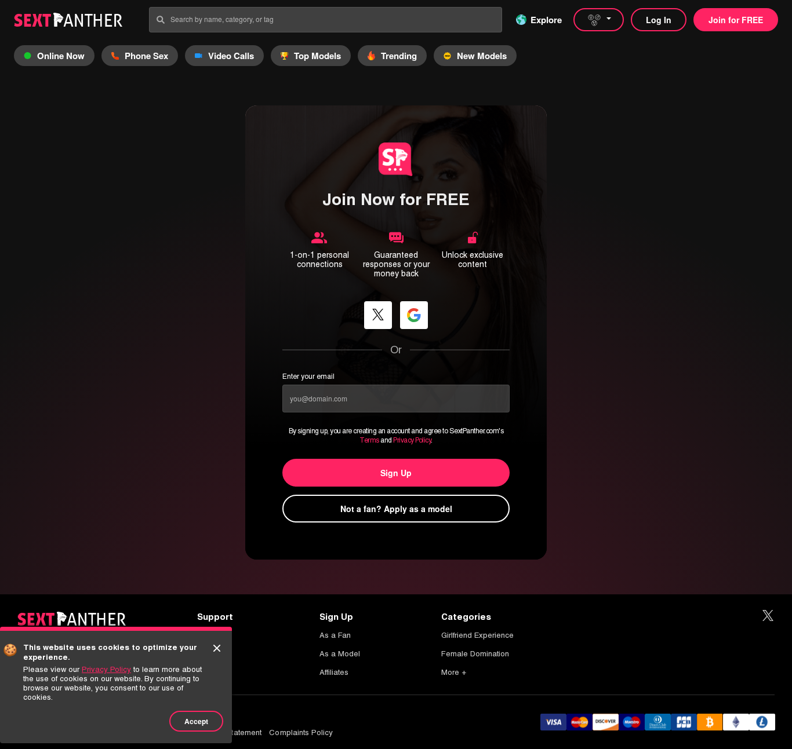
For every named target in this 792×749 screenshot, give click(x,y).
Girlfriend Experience (477, 635)
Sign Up (396, 472)
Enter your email (308, 376)
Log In (658, 19)
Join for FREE (736, 19)
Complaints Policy (301, 732)
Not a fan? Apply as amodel (396, 508)
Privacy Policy (412, 440)
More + (453, 672)
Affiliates (333, 672)
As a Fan (335, 635)
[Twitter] (768, 616)
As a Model (339, 653)
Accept (196, 721)
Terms (369, 440)
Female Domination (475, 653)
